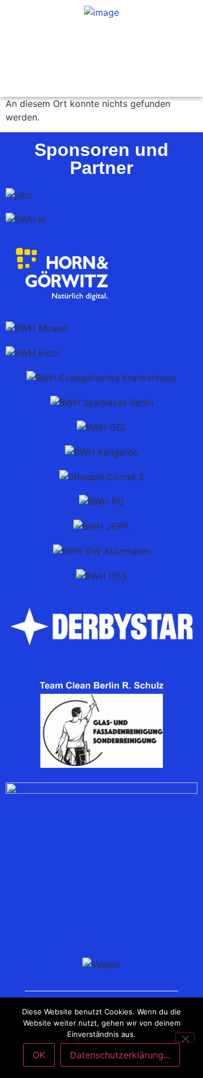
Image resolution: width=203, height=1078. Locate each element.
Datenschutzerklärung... (120, 1055)
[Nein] (185, 1037)
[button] (101, 41)
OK (39, 1055)
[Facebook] (101, 77)
